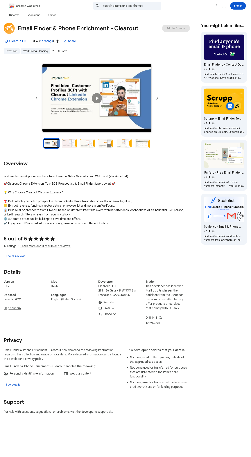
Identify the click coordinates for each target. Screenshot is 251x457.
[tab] (15, 15)
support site (105, 412)
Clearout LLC (18, 41)
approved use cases (148, 362)
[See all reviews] (16, 256)
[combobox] (132, 6)
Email (106, 308)
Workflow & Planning (35, 51)
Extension (11, 51)
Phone (107, 314)
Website (108, 302)
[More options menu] (216, 6)
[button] (224, 6)
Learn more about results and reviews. (45, 246)
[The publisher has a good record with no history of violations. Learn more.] (6, 41)
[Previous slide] (36, 98)
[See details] (13, 384)
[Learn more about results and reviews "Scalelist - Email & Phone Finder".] (213, 231)
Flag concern (12, 308)
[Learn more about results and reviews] (160, 318)
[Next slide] (157, 98)
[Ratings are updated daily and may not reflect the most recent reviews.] (57, 41)
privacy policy (34, 359)
